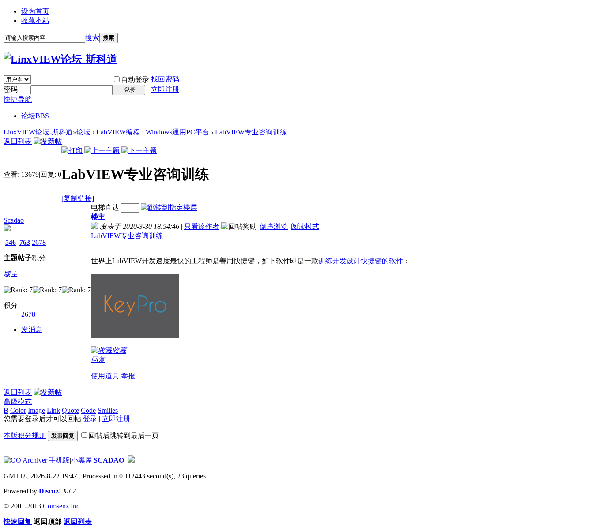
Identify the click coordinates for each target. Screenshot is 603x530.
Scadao (14, 220)
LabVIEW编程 (118, 132)
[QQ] (12, 460)
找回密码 (165, 79)
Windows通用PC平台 (177, 132)
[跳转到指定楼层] (169, 207)
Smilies (108, 410)
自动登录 (135, 79)
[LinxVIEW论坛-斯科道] (60, 59)
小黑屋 (81, 460)
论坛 (35, 115)
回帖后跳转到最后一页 (123, 435)
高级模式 (18, 401)
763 (24, 242)
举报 (128, 376)
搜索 (92, 37)
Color (18, 410)
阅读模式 (305, 226)
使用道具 (105, 376)
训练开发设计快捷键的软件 (360, 261)
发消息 (31, 329)
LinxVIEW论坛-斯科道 (38, 132)
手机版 (59, 460)
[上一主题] (102, 150)
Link (53, 410)
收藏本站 (35, 20)
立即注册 (165, 89)
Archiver (35, 460)
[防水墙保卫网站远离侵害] (131, 460)
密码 (11, 89)
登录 (90, 418)
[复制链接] (77, 198)
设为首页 (35, 11)
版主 (11, 274)
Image (36, 410)
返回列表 (18, 141)
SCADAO (109, 460)
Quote (70, 410)
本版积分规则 (25, 435)
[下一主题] (139, 150)
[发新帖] (48, 141)
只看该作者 (201, 226)
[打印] (72, 150)
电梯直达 (105, 207)
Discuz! (50, 491)
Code (88, 410)
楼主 (98, 216)
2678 (39, 242)
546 (10, 242)
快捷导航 (18, 99)
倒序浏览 (274, 226)
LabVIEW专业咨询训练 (251, 132)
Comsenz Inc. (62, 506)
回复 (98, 359)
